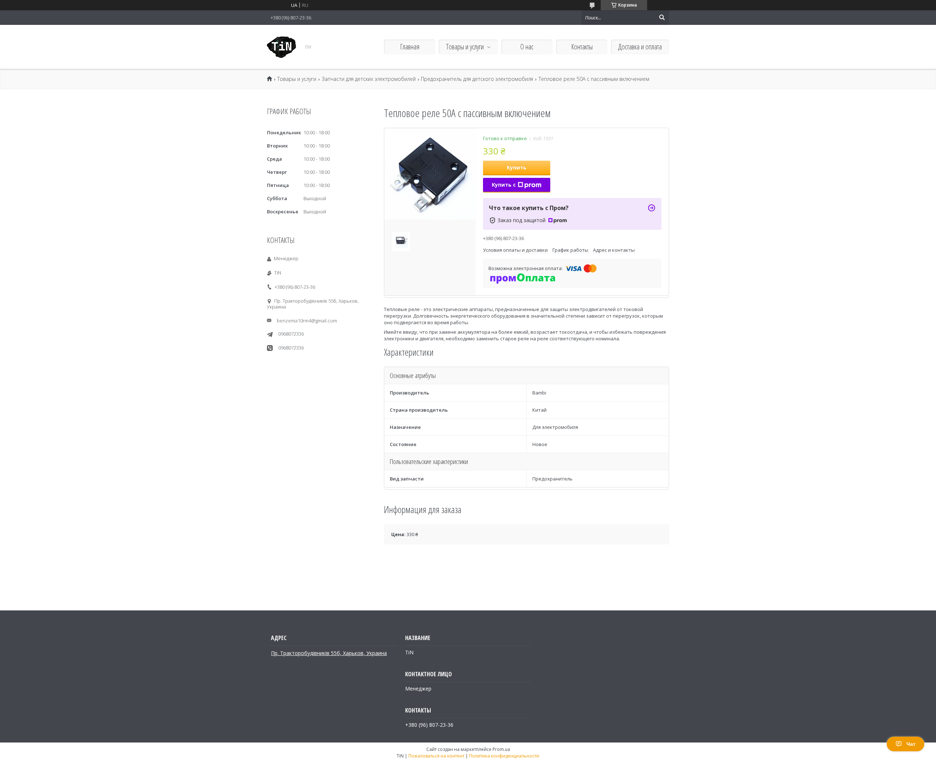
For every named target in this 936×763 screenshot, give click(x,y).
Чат (911, 744)
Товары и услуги (465, 47)
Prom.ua (501, 749)
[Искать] (661, 17)
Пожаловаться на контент (436, 756)
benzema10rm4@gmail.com (307, 320)
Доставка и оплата (640, 47)
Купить (516, 167)
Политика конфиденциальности (504, 756)
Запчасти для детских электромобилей (369, 79)
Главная (409, 47)
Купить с (504, 184)
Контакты (582, 47)
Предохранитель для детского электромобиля (477, 79)
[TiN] (281, 46)
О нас (526, 47)
